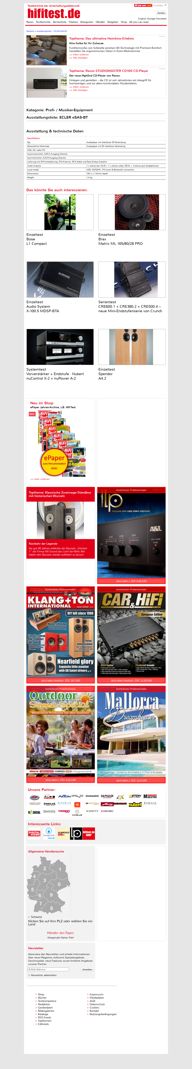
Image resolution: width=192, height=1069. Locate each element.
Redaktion (44, 1004)
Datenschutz (97, 1004)
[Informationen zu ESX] (120, 798)
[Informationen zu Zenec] (107, 813)
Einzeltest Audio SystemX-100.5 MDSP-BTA (42, 306)
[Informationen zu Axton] (64, 798)
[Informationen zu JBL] (77, 805)
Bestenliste (59, 22)
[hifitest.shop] (88, 842)
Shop (124, 22)
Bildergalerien (46, 1011)
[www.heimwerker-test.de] (63, 842)
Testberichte (43, 22)
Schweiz (36, 917)
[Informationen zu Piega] (150, 805)
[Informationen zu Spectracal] (49, 813)
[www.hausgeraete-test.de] (49, 842)
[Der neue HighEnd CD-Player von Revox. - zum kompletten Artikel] (47, 83)
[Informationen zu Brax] (77, 798)
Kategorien (86, 22)
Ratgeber (112, 22)
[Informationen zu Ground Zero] (34, 805)
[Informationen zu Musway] (120, 805)
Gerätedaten (45, 1007)
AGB (92, 1001)
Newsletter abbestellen (44, 975)
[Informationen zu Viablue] (77, 813)
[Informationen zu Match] (92, 805)
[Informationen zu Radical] (34, 813)
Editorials (43, 1024)
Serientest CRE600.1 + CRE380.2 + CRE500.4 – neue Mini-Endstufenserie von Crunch (130, 306)
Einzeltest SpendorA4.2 (106, 374)
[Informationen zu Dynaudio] (92, 798)
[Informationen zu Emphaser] (107, 798)
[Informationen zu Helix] (49, 805)
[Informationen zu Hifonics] (64, 805)
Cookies (94, 1007)
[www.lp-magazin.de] (76, 842)
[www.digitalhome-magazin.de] (34, 842)
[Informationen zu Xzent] (92, 813)
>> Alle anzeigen (78, 57)
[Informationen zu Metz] (107, 805)
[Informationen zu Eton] (135, 798)
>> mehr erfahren (40, 479)
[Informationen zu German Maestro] (150, 798)
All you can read (138, 22)
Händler (100, 22)
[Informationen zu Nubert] (135, 805)
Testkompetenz (47, 1001)
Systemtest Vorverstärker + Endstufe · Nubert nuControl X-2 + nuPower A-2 (55, 374)
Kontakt (94, 1011)
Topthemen (44, 1021)
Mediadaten (97, 998)
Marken (73, 22)
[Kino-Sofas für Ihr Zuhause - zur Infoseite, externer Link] (47, 50)
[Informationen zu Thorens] (64, 813)
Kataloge (43, 1014)
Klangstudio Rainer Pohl (61, 937)
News (29, 22)
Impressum (96, 994)
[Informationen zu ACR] (34, 798)
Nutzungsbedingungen (103, 1014)
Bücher (42, 998)
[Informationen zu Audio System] (49, 798)
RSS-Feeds (44, 1017)
